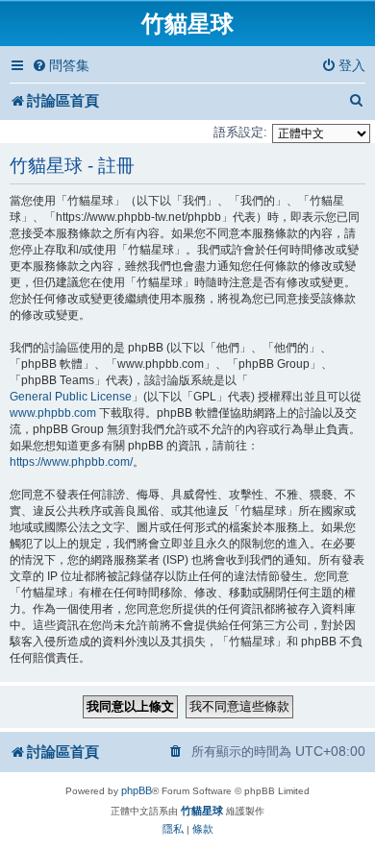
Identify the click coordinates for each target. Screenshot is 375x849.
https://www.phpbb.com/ (71, 462)
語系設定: (240, 132)
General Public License (71, 396)
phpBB (136, 790)
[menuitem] (60, 66)
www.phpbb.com (53, 413)
